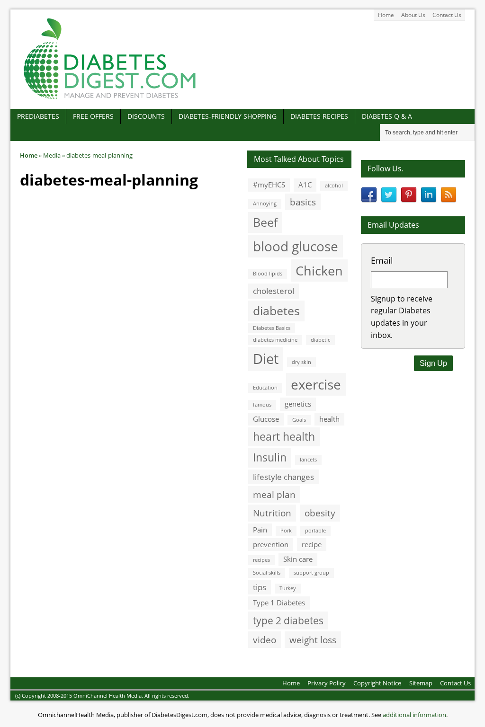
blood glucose (295, 246)
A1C (305, 184)
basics (303, 201)
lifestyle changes (283, 476)
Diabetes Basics (271, 328)
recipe (312, 544)
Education (265, 387)
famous (262, 404)
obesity (320, 512)
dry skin (301, 362)
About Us (413, 15)
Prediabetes (38, 116)
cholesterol (273, 290)
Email (382, 260)
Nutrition (272, 512)
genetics (298, 403)
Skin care (298, 559)
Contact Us (446, 15)
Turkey (287, 588)
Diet (265, 358)
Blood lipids (267, 273)
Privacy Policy (326, 683)
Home (386, 15)
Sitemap (420, 683)
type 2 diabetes (288, 620)
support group (311, 572)
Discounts (146, 116)
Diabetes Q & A (387, 116)
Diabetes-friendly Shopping (228, 116)
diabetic (320, 340)
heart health (284, 436)
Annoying (265, 203)
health (329, 419)
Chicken (319, 270)
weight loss (312, 639)
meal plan (274, 494)
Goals (299, 420)
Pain (260, 529)
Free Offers (93, 116)
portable (315, 530)
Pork (286, 530)
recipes (261, 560)
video (264, 639)
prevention (270, 544)
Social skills (266, 572)
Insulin (270, 457)
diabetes (276, 310)
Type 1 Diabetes (279, 602)
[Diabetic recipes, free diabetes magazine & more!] (110, 98)
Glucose (266, 419)
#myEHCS (269, 184)
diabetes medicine (275, 340)
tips (259, 587)
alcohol (334, 185)
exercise (316, 384)
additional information (414, 714)
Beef (265, 222)
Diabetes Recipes (319, 116)
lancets (308, 459)
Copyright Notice (377, 683)
